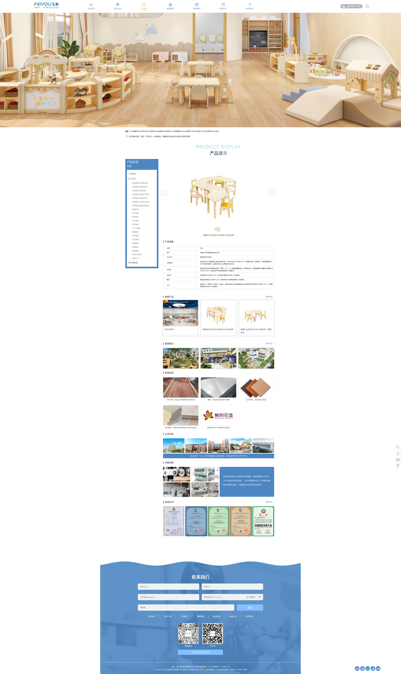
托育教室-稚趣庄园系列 (140, 206)
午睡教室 (135, 243)
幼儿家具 (142, 131)
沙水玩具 (216, 131)
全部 (129, 166)
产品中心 (149, 136)
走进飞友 (117, 9)
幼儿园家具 (134, 131)
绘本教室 (135, 221)
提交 (250, 607)
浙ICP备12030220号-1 (196, 669)
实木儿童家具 (150, 131)
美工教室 (135, 213)
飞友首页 (91, 9)
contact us (200, 652)
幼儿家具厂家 (199, 131)
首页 (142, 136)
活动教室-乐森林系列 (140, 187)
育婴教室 (135, 247)
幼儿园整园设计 (177, 131)
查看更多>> (270, 297)
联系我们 (250, 9)
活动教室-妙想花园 (139, 190)
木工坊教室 (136, 228)
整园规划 (170, 9)
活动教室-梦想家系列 (140, 183)
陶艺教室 (135, 217)
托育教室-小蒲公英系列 (140, 202)
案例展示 (197, 9)
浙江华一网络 (242, 669)
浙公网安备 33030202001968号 (217, 669)
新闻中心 (223, 9)
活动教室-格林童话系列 (140, 194)
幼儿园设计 (167, 131)
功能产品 (135, 209)
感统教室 (135, 251)
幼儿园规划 (208, 131)
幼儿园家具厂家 (188, 131)
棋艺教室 (135, 224)
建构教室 (135, 232)
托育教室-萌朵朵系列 (140, 198)
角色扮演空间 (137, 254)
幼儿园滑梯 (159, 131)
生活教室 (135, 239)
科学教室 (157, 136)
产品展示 (144, 9)
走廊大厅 (135, 258)
